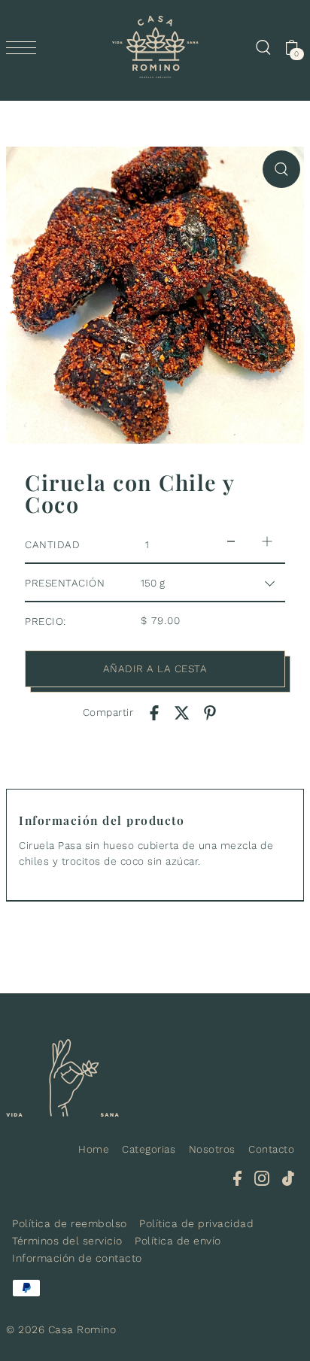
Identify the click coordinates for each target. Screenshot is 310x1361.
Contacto (271, 1149)
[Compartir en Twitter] (182, 712)
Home (93, 1149)
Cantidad (52, 544)
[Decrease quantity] (231, 541)
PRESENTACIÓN (65, 583)
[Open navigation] (25, 47)
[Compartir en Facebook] (154, 712)
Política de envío (178, 1241)
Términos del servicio (67, 1241)
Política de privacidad (196, 1223)
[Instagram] (261, 1178)
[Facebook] (237, 1178)
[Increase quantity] (267, 541)
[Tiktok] (288, 1178)
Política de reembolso (69, 1223)
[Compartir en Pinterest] (209, 712)
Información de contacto (77, 1258)
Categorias (148, 1149)
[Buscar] (262, 47)
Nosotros (212, 1149)
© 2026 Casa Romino (61, 1329)
